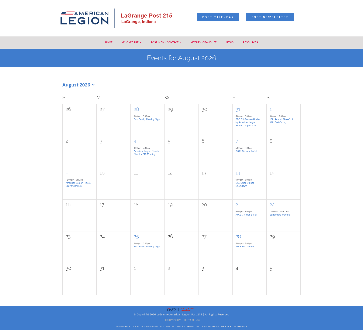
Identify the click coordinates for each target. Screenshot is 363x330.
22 (272, 204)
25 (136, 236)
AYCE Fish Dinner (245, 246)
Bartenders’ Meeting (280, 214)
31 (238, 109)
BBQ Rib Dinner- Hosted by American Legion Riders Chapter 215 (248, 122)
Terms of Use (192, 319)
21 (238, 204)
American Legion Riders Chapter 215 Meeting (146, 152)
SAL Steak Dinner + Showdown (246, 184)
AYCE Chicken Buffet (246, 151)
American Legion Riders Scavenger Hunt (78, 184)
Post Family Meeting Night (147, 119)
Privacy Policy (172, 319)
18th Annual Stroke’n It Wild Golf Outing (281, 121)
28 (136, 109)
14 (238, 173)
